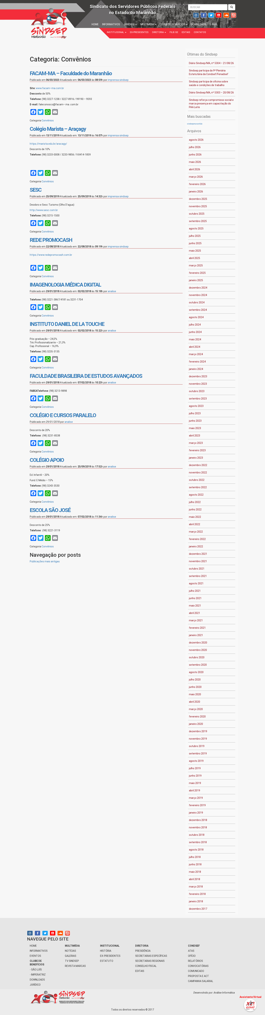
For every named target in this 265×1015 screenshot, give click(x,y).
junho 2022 (195, 509)
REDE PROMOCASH (51, 240)
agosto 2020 (196, 672)
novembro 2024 (198, 295)
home (95, 24)
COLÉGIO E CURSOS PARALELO (63, 415)
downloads (198, 24)
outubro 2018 (196, 834)
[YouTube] (218, 15)
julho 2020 (195, 679)
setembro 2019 (198, 753)
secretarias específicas (151, 955)
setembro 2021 (198, 576)
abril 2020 (194, 701)
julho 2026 (195, 147)
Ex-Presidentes (139, 32)
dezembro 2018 (198, 820)
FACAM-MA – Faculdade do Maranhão (71, 73)
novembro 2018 (198, 827)
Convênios (48, 120)
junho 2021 (195, 598)
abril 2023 (194, 435)
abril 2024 (194, 346)
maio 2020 (195, 694)
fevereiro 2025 (197, 272)
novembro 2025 (198, 206)
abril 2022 (194, 524)
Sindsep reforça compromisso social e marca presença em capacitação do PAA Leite (211, 103)
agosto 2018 (196, 849)
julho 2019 (195, 768)
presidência (143, 950)
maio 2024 (195, 339)
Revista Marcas (75, 966)
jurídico (35, 984)
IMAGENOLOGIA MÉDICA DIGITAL (65, 285)
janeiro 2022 (196, 546)
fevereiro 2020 (197, 716)
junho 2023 (195, 420)
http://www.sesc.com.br (44, 210)
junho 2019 (195, 775)
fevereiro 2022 (197, 539)
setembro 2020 (198, 664)
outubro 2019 (196, 746)
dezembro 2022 (198, 465)
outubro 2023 (196, 391)
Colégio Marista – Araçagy (58, 129)
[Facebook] (203, 15)
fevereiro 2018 (197, 894)
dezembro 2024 (198, 287)
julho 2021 (195, 590)
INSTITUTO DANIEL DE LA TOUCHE (67, 324)
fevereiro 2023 (197, 450)
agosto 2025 (196, 228)
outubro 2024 (196, 302)
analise (112, 291)
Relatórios (195, 960)
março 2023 (196, 442)
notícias (70, 950)
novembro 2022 (198, 472)
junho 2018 (195, 864)
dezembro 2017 (198, 908)
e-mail (214, 24)
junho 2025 (195, 243)
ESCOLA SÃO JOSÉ (50, 510)
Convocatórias (198, 966)
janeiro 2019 (196, 812)
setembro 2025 (198, 221)
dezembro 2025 (198, 198)
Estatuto (106, 960)
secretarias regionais (150, 960)
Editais (186, 32)
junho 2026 (195, 154)
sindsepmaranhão (194, 124)
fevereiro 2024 (197, 361)
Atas (191, 950)
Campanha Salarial (200, 981)
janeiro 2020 (196, 723)
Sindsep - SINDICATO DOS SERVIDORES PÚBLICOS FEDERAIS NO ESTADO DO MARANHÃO (60, 22)
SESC (35, 190)
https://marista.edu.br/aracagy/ (48, 143)
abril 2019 (194, 790)
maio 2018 (195, 871)
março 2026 (196, 176)
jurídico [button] (129, 24)
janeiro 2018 (196, 901)
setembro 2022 (198, 487)
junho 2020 (195, 687)
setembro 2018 (198, 842)
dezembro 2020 (198, 642)
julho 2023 (195, 413)
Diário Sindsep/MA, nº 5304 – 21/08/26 (211, 63)
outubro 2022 (196, 479)
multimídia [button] (147, 24)
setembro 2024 (198, 309)
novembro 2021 (198, 561)
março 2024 (196, 354)
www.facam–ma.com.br (50, 88)
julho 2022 (195, 502)
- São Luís (36, 969)
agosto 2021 (196, 583)
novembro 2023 (198, 383)
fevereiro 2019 (197, 805)
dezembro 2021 (198, 553)
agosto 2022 (196, 494)
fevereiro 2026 (197, 184)
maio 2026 (195, 162)
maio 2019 (195, 783)
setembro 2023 (198, 398)
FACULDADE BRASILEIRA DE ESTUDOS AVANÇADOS (86, 376)
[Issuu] (233, 15)
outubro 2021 (196, 568)
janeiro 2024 (196, 369)
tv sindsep (72, 960)
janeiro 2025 (196, 280)
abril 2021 (194, 613)
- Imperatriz (38, 974)
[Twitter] (211, 15)
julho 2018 (195, 857)
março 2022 (196, 531)
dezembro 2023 (198, 376)
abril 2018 (194, 879)
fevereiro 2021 (197, 627)
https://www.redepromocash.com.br (51, 254)
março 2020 (196, 709)
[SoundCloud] (226, 15)
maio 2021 (195, 605)
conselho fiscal (145, 966)
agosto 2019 (196, 760)
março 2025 (196, 265)
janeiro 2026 (196, 191)
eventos (35, 955)
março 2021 (196, 620)
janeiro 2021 (196, 635)
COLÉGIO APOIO (47, 460)
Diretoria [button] (158, 32)
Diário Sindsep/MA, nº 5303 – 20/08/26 (211, 92)
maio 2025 (195, 250)
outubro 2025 (196, 213)
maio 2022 (195, 516)
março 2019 (196, 797)
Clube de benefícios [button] (173, 24)
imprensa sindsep (118, 79)
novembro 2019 (198, 738)
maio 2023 (195, 428)
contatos (200, 32)
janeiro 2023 (196, 457)
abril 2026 (194, 169)
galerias (70, 955)
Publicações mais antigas (45, 561)
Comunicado (196, 971)
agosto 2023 (196, 406)
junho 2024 (195, 332)
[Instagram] (196, 15)
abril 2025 (194, 258)
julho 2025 (195, 235)
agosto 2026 (196, 139)
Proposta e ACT (198, 976)
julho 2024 (195, 324)
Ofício (192, 955)
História (105, 950)
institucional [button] (116, 32)
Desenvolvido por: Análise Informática (214, 992)
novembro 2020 (198, 650)
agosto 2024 (196, 317)
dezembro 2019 (198, 731)
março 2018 (196, 886)
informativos (111, 24)
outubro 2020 (196, 657)
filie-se (174, 32)
